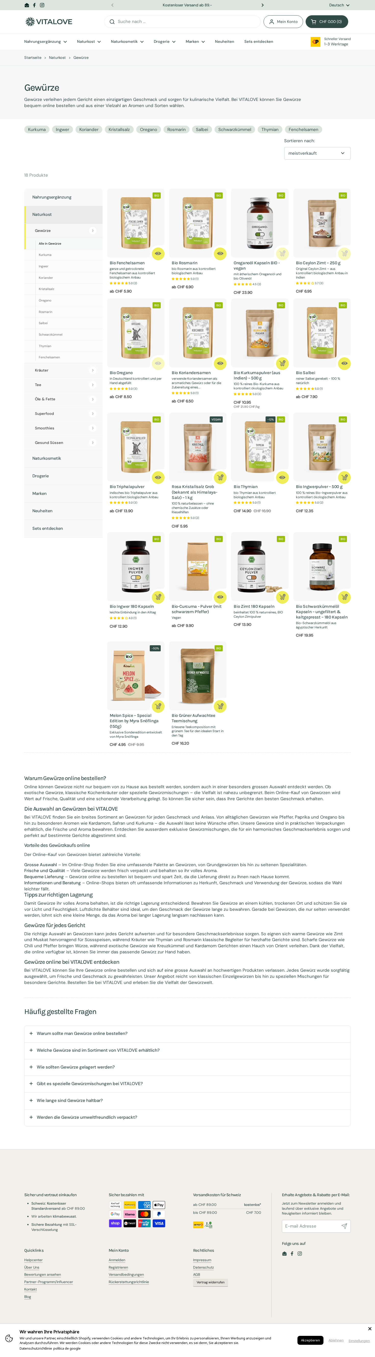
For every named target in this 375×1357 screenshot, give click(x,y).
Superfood (44, 413)
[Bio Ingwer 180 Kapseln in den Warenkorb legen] (158, 597)
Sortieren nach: (299, 140)
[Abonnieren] (344, 1226)
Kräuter (41, 370)
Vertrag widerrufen (210, 1282)
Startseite (32, 57)
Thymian (270, 129)
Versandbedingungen (126, 1274)
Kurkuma (37, 129)
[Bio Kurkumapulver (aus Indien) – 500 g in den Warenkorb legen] (282, 363)
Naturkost (57, 57)
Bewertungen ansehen (42, 1274)
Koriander (88, 129)
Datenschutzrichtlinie (36, 1348)
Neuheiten (42, 510)
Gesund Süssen (49, 442)
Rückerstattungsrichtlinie (129, 1282)
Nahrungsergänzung (51, 197)
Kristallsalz (119, 129)
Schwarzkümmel (234, 129)
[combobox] (182, 22)
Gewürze (43, 230)
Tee (38, 384)
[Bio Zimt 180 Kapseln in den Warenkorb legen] (282, 597)
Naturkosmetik (46, 458)
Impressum (202, 1260)
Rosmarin (176, 129)
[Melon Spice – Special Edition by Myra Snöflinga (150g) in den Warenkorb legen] (158, 706)
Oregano (148, 129)
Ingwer (62, 129)
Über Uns (31, 1267)
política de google (67, 1348)
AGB (196, 1274)
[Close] (369, 1328)
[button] (327, 21)
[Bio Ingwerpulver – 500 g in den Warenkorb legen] (344, 477)
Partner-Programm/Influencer (48, 1282)
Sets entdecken (47, 528)
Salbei (202, 129)
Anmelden (117, 1260)
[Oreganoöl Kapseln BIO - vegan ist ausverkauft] (282, 253)
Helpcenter (33, 1260)
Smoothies (44, 428)
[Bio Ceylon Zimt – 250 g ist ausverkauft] (344, 253)
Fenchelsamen (303, 129)
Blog (27, 1296)
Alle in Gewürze (50, 244)
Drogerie (40, 476)
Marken (39, 493)
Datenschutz (203, 1267)
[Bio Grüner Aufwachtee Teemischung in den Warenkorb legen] (220, 706)
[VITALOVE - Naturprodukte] (48, 22)
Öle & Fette (45, 399)
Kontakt (30, 1289)
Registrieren (118, 1267)
